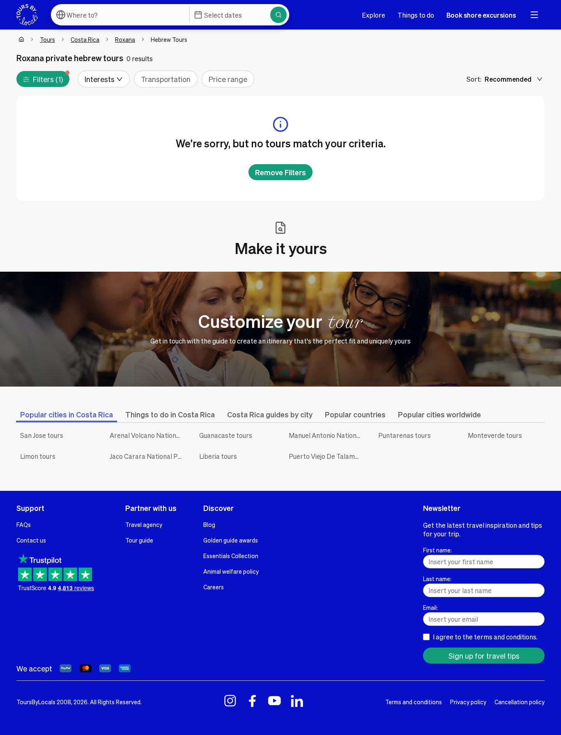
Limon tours (37, 456)
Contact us (31, 540)
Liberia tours (218, 456)
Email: (430, 607)
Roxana (125, 39)
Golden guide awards (230, 540)
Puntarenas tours (404, 435)
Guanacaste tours (225, 435)
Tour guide (139, 540)
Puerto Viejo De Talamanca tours (327, 456)
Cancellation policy (519, 701)
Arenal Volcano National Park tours (148, 435)
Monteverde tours (495, 435)
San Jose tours (41, 435)
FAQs (23, 524)
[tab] (66, 414)
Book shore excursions (481, 15)
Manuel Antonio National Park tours (327, 435)
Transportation (166, 79)
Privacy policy (468, 701)
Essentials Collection (230, 555)
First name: (437, 550)
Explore (373, 15)
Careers (213, 587)
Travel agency (143, 524)
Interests (100, 79)
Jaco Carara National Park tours (148, 456)
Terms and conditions (413, 701)
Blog (209, 524)
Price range (228, 79)
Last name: (437, 578)
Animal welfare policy (231, 571)
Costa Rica (85, 39)
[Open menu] (534, 15)
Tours (47, 39)
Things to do (416, 15)
